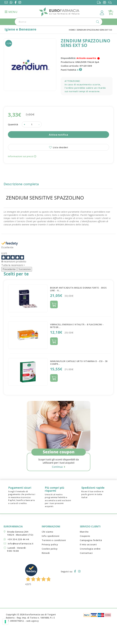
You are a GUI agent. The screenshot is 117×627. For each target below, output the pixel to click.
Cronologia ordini (90, 548)
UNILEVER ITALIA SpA (87, 61)
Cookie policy (50, 548)
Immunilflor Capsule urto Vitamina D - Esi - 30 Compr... (79, 362)
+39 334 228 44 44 (18, 539)
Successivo (25, 269)
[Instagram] (20, 2)
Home (72, 29)
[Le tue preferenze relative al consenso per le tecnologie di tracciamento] (5, 622)
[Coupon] (105, 2)
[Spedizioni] (99, 2)
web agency (32, 620)
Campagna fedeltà (91, 540)
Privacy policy (50, 544)
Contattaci (86, 552)
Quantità (13, 124)
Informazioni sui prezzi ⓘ (22, 156)
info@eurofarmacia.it (21, 543)
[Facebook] (16, 2)
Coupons (85, 535)
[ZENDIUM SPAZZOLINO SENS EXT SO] (30, 64)
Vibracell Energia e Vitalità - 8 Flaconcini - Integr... (77, 326)
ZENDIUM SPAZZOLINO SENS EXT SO (94, 29)
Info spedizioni (50, 535)
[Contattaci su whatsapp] (11, 2)
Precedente (9, 269)
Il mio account (88, 544)
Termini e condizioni (54, 540)
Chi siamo (47, 531)
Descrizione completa (21, 184)
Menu (13, 12)
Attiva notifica (58, 134)
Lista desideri (60, 147)
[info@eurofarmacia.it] (6, 2)
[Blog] (110, 2)
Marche (84, 531)
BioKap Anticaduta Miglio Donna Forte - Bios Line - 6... (78, 289)
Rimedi (46, 552)
